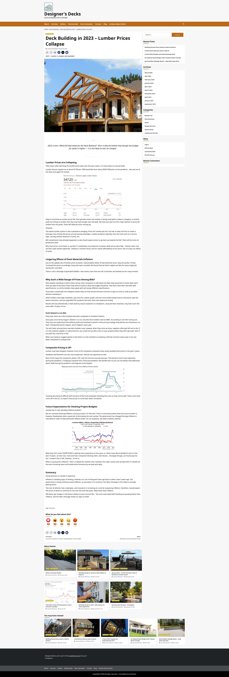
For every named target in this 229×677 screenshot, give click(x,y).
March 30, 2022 (95, 576)
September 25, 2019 (130, 607)
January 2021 (149, 100)
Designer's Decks (62, 14)
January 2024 (149, 83)
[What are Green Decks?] (60, 560)
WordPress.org (149, 155)
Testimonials (73, 24)
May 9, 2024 (147, 642)
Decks (47, 568)
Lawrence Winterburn (52, 49)
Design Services (150, 126)
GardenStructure (74, 656)
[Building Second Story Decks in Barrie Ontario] (57, 628)
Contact (98, 24)
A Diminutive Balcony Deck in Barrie (157, 51)
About (46, 24)
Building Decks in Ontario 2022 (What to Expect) (92, 574)
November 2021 (150, 94)
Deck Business (49, 34)
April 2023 (148, 87)
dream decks (124, 568)
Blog (105, 24)
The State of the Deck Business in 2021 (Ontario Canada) (59, 606)
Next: (130, 538)
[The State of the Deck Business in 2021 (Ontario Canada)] (60, 592)
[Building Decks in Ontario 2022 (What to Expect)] (93, 560)
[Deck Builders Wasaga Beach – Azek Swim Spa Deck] (171, 628)
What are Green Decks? (53, 573)
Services (54, 24)
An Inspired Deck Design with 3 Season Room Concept (163, 58)
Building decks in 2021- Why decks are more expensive (92, 606)
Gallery (63, 24)
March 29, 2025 (62, 642)
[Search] (183, 23)
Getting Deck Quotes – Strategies (123, 605)
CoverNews (123, 674)
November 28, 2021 (129, 576)
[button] (47, 52)
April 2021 (148, 97)
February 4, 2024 (63, 575)
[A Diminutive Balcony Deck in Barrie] (86, 628)
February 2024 (149, 80)
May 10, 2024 (91, 641)
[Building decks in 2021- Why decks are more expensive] (93, 592)
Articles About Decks (117, 24)
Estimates (52, 508)
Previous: (63, 538)
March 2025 (149, 73)
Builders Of (148, 115)
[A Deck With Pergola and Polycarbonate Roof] (114, 628)
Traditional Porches (151, 133)
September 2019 (150, 104)
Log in (147, 144)
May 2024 (148, 76)
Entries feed (149, 148)
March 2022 (149, 90)
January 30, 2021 (96, 608)
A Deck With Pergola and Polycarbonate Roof (160, 54)
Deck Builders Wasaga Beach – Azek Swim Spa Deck (162, 61)
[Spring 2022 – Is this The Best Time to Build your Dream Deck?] (126, 560)
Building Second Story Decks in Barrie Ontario (160, 47)
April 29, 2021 (62, 608)
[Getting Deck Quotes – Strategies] (126, 592)
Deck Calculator (86, 24)
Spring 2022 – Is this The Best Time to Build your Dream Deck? (124, 574)
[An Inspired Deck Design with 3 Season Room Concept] (142, 628)
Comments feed (150, 151)
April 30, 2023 (63, 49)
